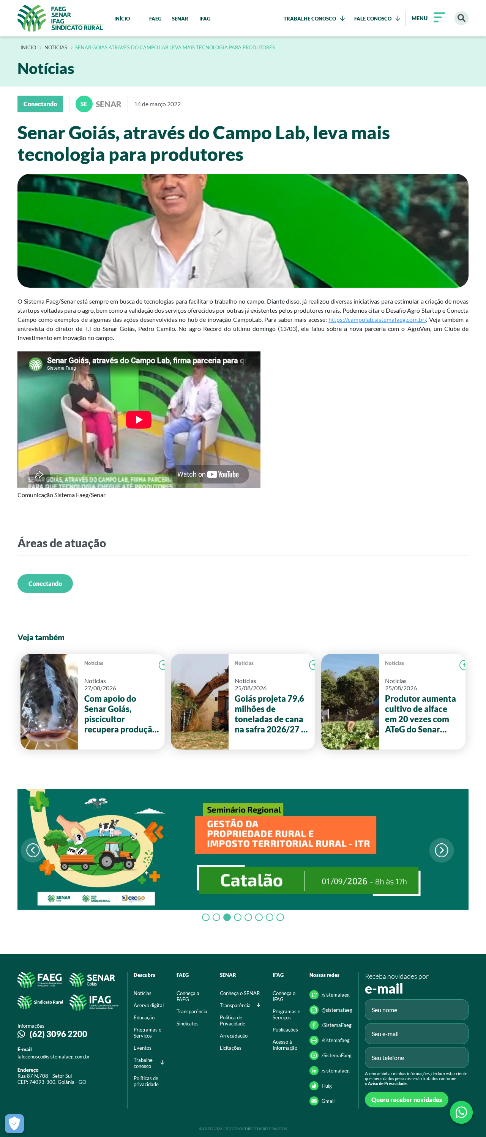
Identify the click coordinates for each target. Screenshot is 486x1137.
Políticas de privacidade (146, 1081)
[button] (441, 850)
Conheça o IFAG (284, 996)
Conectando (45, 583)
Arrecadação (234, 1036)
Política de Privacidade (232, 1020)
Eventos (142, 1048)
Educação (144, 1017)
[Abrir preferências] (14, 1123)
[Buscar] (461, 18)
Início (28, 48)
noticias (55, 48)
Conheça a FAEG (188, 996)
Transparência (192, 1011)
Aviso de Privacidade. (387, 1083)
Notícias (93, 663)
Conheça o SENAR (240, 993)
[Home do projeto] (60, 18)
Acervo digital (149, 1005)
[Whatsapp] (461, 1112)
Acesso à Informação (285, 1045)
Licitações (230, 1048)
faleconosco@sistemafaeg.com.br (53, 1057)
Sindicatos (188, 1023)
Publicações (285, 1030)
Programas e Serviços (147, 1033)
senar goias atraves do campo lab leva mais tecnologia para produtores (175, 48)
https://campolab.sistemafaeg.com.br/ (377, 319)
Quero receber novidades (406, 1099)
